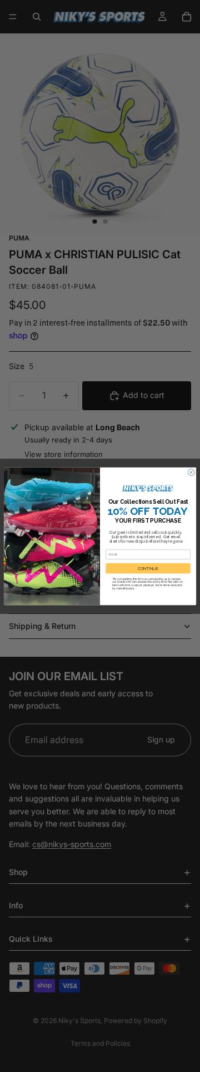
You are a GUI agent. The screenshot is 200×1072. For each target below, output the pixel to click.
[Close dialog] (191, 472)
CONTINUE (148, 567)
